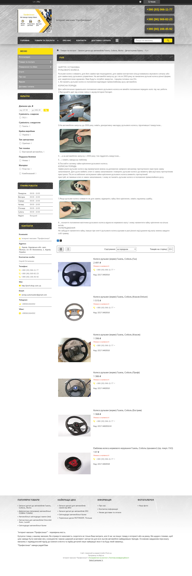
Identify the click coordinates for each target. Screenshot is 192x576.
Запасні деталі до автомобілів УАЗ (73, 511)
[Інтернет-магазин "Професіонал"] (35, 20)
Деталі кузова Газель (134, 50)
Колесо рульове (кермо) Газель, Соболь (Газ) (115, 259)
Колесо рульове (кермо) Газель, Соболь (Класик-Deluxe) (120, 297)
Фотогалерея (24, 57)
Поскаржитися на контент (98, 558)
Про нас (67, 40)
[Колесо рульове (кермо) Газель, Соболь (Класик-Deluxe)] (74, 312)
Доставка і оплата (101, 40)
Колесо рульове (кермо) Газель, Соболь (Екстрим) (117, 410)
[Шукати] (168, 40)
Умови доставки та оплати (110, 512)
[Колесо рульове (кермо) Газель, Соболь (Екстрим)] (74, 425)
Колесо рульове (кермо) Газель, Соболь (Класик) (116, 335)
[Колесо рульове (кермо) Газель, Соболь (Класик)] (74, 350)
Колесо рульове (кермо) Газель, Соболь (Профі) (116, 372)
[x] (61, 241)
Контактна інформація (108, 509)
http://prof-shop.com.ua (31, 286)
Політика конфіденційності (119, 558)
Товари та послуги (44, 40)
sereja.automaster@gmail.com (34, 295)
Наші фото (143, 506)
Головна (24, 40)
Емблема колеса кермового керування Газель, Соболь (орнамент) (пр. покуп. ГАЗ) (133, 448)
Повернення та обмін (28, 67)
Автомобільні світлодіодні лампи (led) (35, 517)
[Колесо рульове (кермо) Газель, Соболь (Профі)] (74, 387)
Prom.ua (109, 553)
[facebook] (58, 241)
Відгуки (22, 82)
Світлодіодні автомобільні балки (32, 525)
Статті (21, 72)
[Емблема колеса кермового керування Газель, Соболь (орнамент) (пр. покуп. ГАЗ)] (74, 463)
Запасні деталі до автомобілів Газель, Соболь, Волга (100, 50)
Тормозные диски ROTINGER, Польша (75, 518)
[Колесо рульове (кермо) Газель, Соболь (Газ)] (74, 274)
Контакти (81, 40)
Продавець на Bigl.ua (96, 555)
